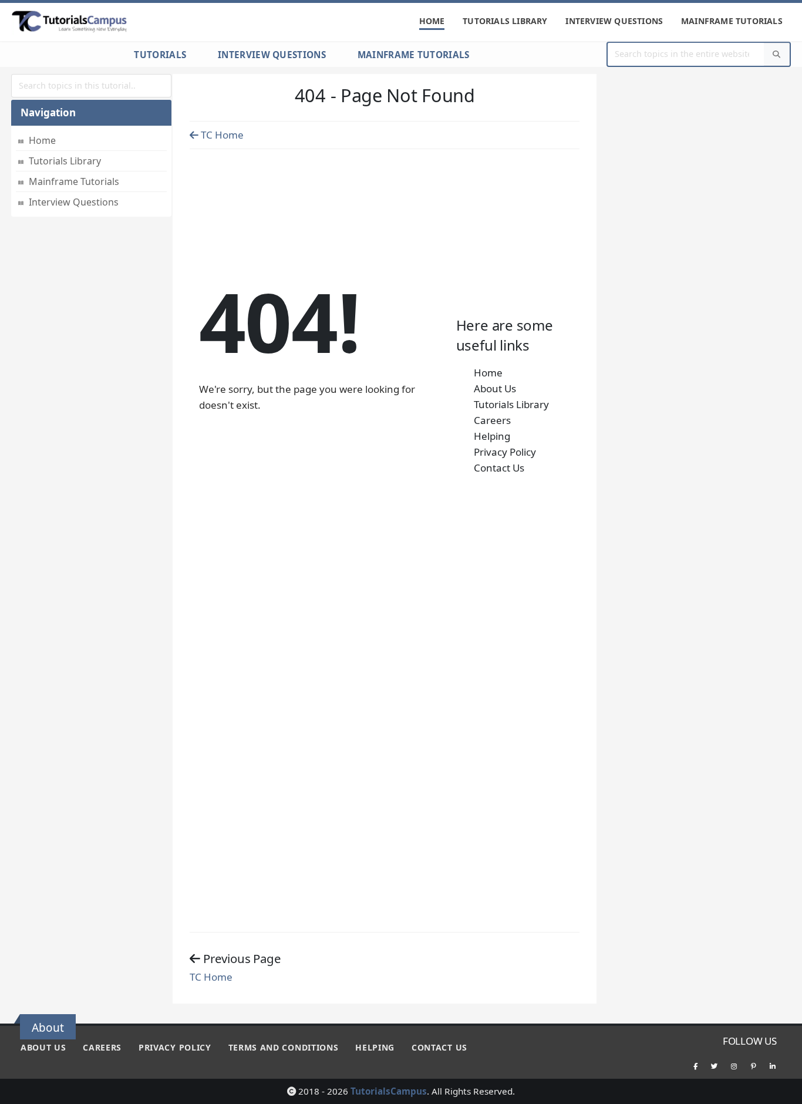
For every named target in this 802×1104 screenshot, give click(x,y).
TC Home (221, 135)
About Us (495, 388)
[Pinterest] (753, 1066)
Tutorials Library (505, 20)
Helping (492, 436)
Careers (492, 420)
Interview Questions (614, 20)
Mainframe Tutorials (732, 20)
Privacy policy (175, 1047)
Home (432, 20)
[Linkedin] (772, 1066)
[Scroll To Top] (781, 1091)
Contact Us (499, 467)
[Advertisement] (384, 179)
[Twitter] (714, 1066)
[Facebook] (695, 1066)
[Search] (777, 54)
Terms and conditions (283, 1047)
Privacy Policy (505, 452)
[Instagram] (734, 1066)
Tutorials (160, 54)
